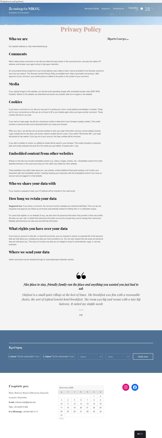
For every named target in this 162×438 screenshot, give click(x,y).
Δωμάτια (105, 8)
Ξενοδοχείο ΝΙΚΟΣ (24, 8)
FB (10, 434)
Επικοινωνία (118, 8)
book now (143, 356)
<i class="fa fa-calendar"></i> (23, 356)
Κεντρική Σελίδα (92, 8)
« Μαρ (61, 418)
